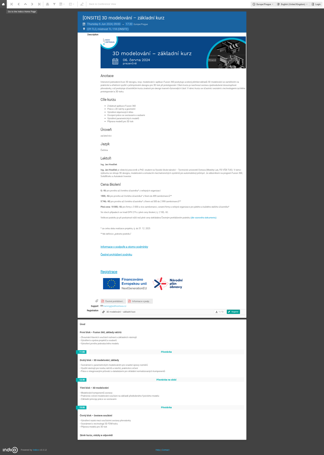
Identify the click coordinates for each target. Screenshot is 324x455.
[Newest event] (38, 4)
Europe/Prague (263, 4)
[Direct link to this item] (87, 324)
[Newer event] (32, 4)
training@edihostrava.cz (114, 306)
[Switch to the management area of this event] (81, 4)
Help (158, 449)
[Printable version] (47, 4)
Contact (165, 449)
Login (318, 4)
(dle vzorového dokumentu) (204, 217)
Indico (36, 449)
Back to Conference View (102, 4)
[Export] (62, 4)
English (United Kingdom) (293, 4)
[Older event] (18, 4)
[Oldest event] (12, 4)
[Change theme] (72, 4)
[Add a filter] (54, 4)
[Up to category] (25, 4)
